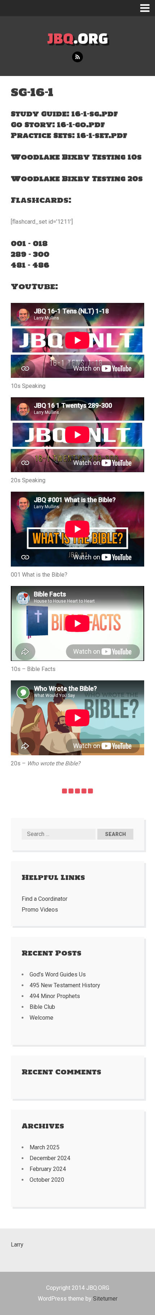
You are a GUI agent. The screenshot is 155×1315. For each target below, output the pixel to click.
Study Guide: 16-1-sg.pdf (64, 113)
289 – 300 (30, 254)
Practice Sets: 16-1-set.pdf (69, 135)
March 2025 (44, 1147)
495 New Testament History (65, 985)
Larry (17, 1244)
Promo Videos (40, 909)
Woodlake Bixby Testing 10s (76, 157)
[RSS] (77, 57)
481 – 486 (30, 265)
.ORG (77, 38)
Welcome (41, 1017)
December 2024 (50, 1158)
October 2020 (47, 1179)
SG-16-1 (32, 92)
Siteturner (105, 1298)
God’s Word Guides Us (58, 974)
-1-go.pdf (85, 124)
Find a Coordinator (44, 898)
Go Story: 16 (38, 124)
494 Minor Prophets (55, 996)
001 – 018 (29, 243)
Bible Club (42, 1006)
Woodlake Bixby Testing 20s (77, 178)
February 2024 (48, 1169)
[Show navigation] (147, 8)
